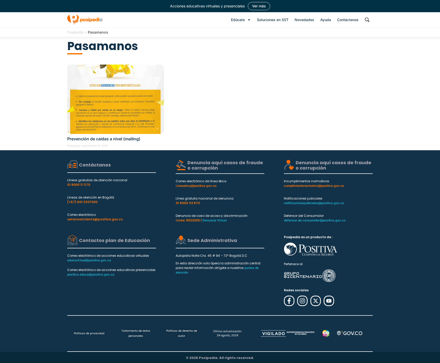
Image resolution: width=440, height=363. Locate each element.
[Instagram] (302, 301)
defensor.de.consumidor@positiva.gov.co (315, 220)
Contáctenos (348, 20)
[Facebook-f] (289, 301)
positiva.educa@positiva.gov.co (90, 274)
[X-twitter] (315, 301)
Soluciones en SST (272, 20)
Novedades (304, 20)
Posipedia (75, 32)
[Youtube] (329, 301)
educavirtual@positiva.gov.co (89, 260)
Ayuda (325, 20)
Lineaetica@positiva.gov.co (196, 186)
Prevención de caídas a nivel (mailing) (103, 138)
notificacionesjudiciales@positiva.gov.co (314, 203)
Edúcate (238, 20)
